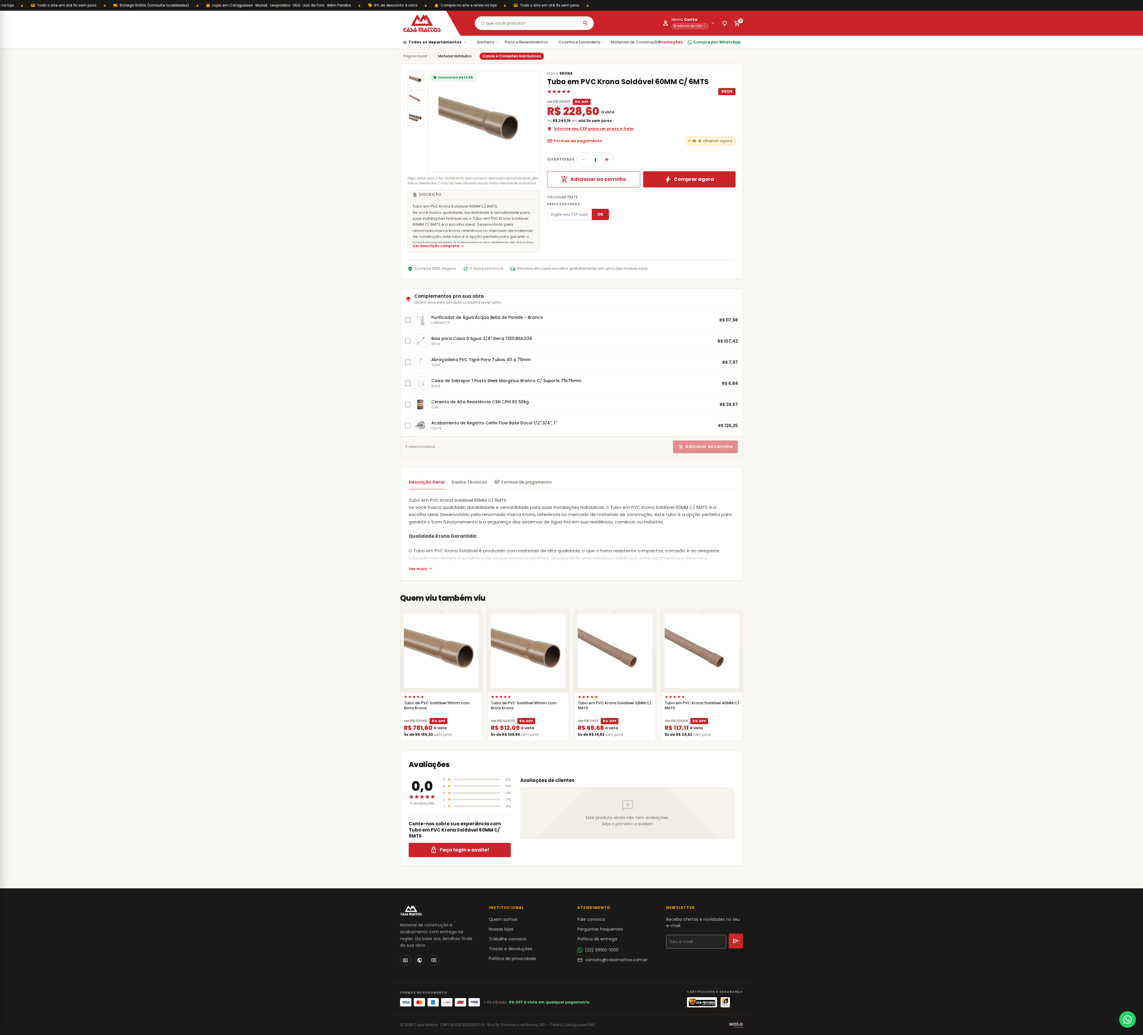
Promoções (671, 42)
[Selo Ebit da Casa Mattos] (725, 1002)
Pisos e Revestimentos (529, 42)
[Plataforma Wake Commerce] (736, 1025)
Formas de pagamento (574, 141)
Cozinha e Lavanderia (582, 42)
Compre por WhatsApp (717, 42)
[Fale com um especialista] (1127, 1019)
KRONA (566, 73)
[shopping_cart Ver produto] (441, 651)
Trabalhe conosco (508, 939)
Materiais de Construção (637, 42)
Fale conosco (591, 919)
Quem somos (503, 919)
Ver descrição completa (439, 246)
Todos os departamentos (434, 42)
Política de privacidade (512, 959)
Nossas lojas (501, 929)
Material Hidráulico (455, 56)
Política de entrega (597, 939)
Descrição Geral (426, 482)
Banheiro (488, 42)
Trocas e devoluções (510, 949)
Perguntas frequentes (600, 929)
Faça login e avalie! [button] (459, 850)
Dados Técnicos (469, 482)
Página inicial (415, 56)
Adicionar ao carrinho (593, 179)
